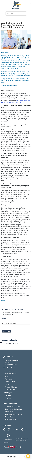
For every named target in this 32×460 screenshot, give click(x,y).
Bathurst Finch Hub (11, 374)
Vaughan (8, 398)
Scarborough (9, 379)
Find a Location (9, 367)
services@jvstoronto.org (11, 364)
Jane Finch (8, 376)
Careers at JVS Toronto (12, 406)
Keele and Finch (10, 390)
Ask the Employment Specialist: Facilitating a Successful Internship (13, 25)
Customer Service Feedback (13, 409)
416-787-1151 (9, 362)
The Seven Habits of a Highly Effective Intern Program (15, 101)
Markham (8, 395)
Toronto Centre (10, 382)
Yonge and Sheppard (11, 387)
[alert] (16, 343)
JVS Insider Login (10, 420)
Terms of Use (9, 417)
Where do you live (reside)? (10, 323)
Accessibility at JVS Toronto (13, 414)
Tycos (7, 384)
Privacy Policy (9, 412)
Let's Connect (6, 331)
